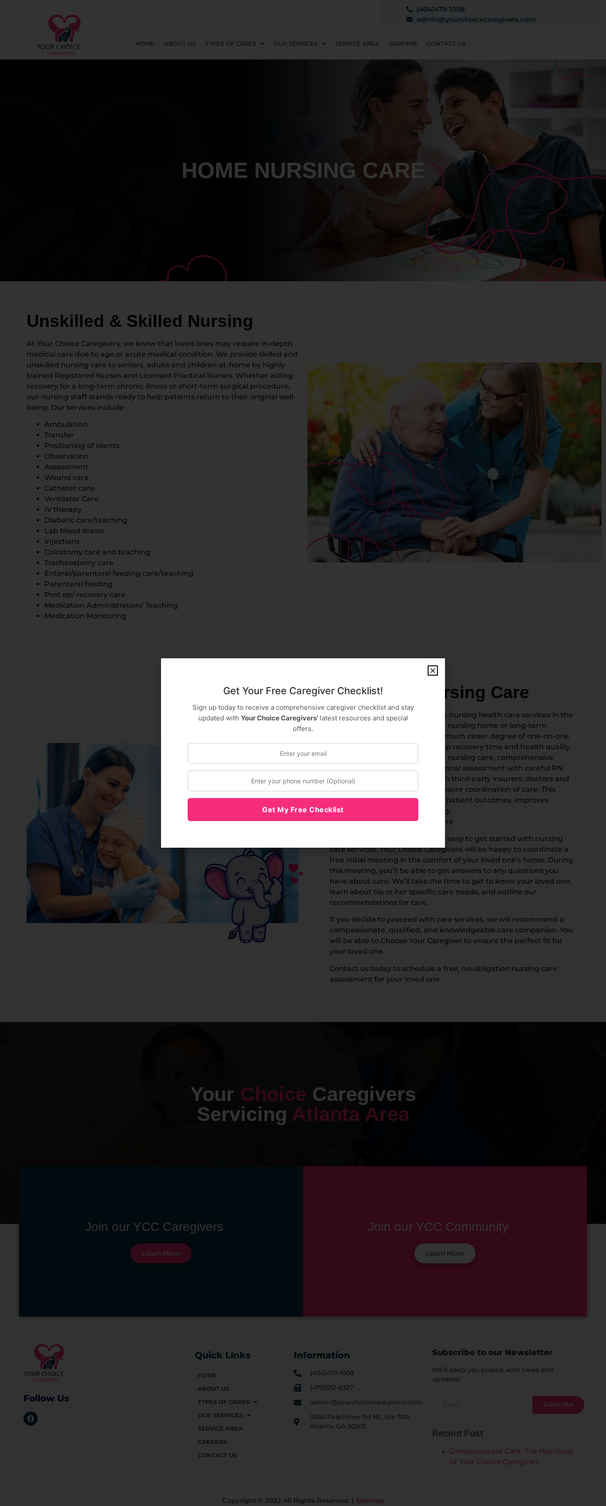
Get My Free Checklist (303, 809)
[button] (432, 670)
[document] (303, 753)
